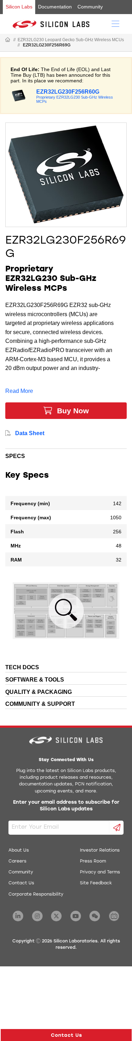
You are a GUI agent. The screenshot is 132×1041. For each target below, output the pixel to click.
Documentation (55, 7)
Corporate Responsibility (35, 894)
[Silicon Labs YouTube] (75, 916)
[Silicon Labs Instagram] (37, 916)
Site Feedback (96, 883)
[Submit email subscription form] (117, 828)
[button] (66, 1035)
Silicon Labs (19, 7)
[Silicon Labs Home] (7, 40)
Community (90, 7)
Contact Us (21, 883)
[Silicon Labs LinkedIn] (18, 916)
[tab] (66, 455)
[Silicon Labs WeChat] (94, 916)
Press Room (93, 861)
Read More (19, 391)
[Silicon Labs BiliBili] (114, 916)
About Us (18, 850)
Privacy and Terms (100, 872)
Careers (17, 861)
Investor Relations (100, 850)
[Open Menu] (115, 23)
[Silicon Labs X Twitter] (56, 916)
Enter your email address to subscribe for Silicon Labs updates (66, 806)
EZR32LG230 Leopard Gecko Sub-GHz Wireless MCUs (71, 39)
